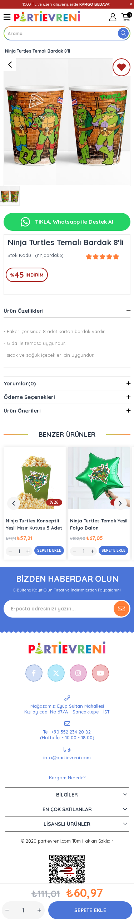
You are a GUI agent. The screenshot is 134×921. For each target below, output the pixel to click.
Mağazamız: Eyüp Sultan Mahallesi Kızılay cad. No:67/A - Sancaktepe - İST (67, 709)
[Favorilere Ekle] (121, 69)
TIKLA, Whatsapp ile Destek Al (73, 221)
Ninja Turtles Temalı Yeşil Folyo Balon (99, 524)
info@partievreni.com (67, 757)
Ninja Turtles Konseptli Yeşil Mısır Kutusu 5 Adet (34, 524)
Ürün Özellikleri (24, 310)
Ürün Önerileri (22, 410)
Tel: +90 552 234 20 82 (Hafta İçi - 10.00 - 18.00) (67, 734)
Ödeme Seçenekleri (29, 397)
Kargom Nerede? (67, 777)
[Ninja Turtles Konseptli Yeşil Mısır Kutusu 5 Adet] (35, 478)
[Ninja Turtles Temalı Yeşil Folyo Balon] (99, 478)
